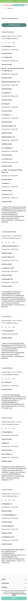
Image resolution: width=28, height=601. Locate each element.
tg (5, 42)
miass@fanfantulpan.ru (11, 323)
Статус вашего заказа (19, 5)
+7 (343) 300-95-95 (16, 236)
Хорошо (14, 598)
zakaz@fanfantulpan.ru (11, 38)
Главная (4, 8)
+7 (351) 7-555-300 (16, 36)
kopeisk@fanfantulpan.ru (12, 374)
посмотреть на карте (14, 25)
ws (9, 42)
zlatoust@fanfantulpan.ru (12, 424)
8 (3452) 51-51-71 (16, 493)
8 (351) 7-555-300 (16, 422)
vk (2, 42)
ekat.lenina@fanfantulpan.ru (13, 238)
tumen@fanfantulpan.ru (12, 496)
